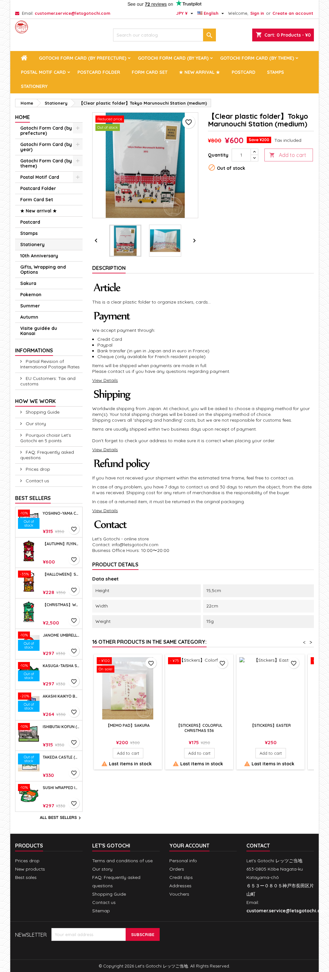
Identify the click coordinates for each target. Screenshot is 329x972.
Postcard (243, 72)
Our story (35, 423)
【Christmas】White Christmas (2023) (61, 605)
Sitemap (101, 911)
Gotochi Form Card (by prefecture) (82, 58)
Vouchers (179, 894)
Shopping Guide (41, 412)
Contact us (36, 481)
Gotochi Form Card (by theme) (257, 58)
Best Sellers (33, 498)
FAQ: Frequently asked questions (47, 454)
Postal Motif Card (43, 72)
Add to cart (287, 155)
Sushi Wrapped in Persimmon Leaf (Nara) (61, 788)
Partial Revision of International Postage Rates (50, 364)
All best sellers (61, 818)
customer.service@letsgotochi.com (72, 13)
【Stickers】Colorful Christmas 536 (199, 728)
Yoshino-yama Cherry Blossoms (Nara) (61, 513)
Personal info (183, 861)
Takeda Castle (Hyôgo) (61, 757)
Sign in (257, 13)
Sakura (28, 283)
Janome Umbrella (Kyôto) (61, 635)
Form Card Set (149, 72)
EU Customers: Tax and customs (48, 381)
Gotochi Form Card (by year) (173, 58)
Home (22, 117)
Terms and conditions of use (122, 861)
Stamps (275, 72)
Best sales (26, 877)
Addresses (180, 886)
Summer (30, 306)
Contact (258, 845)
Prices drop (37, 469)
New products (30, 869)
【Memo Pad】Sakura (128, 725)
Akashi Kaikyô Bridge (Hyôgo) (61, 696)
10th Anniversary (39, 256)
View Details (105, 380)
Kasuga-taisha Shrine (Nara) (61, 666)
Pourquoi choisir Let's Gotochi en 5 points (45, 437)
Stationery (34, 86)
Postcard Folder (98, 72)
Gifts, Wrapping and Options (43, 269)
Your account (189, 845)
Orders (176, 869)
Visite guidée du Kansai (38, 330)
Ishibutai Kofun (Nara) (61, 727)
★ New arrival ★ (199, 72)
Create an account (292, 13)
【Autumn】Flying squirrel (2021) (61, 544)
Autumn (29, 317)
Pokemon (30, 294)
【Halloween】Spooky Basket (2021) (61, 574)
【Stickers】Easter (270, 725)
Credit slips (181, 877)
